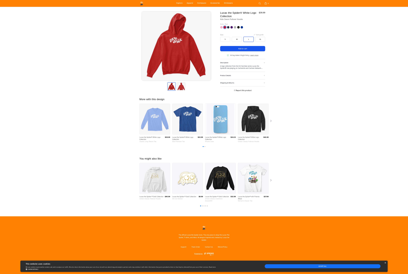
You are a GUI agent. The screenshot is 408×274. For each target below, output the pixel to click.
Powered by (198, 254)
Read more (212, 267)
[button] (121, 269)
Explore (179, 3)
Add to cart (242, 48)
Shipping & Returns (227, 83)
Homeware (201, 3)
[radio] (225, 39)
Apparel (190, 3)
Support (183, 247)
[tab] (172, 86)
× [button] (385, 263)
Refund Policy (222, 247)
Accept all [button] (323, 266)
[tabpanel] (176, 46)
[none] (259, 35)
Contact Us (209, 247)
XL (260, 39)
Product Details (225, 75)
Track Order (195, 247)
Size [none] (221, 35)
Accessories (215, 3)
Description (224, 63)
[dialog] (204, 266)
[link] (155, 119)
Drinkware (228, 3)
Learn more (254, 55)
